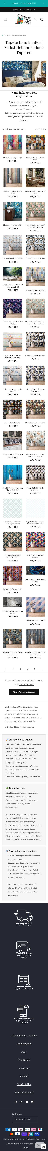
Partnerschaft (24, 1043)
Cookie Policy (24, 1084)
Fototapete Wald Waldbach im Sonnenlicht (12, 286)
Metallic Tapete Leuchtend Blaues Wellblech (13, 489)
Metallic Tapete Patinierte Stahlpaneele (35, 653)
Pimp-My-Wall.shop (15, 1139)
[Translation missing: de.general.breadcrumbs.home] (2, 35)
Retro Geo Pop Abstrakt (12, 589)
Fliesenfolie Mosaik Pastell (35, 290)
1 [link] (6, 669)
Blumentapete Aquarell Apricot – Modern (35, 455)
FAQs (24, 1051)
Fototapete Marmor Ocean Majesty (35, 581)
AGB (43, 1139)
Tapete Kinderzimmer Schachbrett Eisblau (35, 523)
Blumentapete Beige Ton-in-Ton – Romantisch (35, 323)
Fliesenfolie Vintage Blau (35, 355)
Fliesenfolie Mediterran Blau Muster (35, 390)
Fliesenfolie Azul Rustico (13, 454)
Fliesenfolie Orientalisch (35, 259)
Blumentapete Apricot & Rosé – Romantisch (35, 226)
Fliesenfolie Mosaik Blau (12, 225)
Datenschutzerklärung (32, 1139)
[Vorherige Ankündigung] (5, 3)
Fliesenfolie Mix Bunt (13, 423)
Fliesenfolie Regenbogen (13, 158)
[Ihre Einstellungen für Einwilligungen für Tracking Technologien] (43, 1146)
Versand (24, 1076)
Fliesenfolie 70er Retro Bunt (35, 159)
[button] (5, 19)
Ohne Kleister (15, 102)
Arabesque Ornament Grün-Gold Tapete (13, 556)
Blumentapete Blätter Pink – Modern (13, 323)
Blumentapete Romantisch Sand (35, 192)
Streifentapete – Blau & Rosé (13, 192)
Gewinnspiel (24, 1059)
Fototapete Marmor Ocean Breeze (13, 612)
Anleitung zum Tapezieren (24, 1035)
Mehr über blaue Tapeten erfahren (19, 727)
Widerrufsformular (24, 1092)
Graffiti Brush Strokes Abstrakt (35, 556)
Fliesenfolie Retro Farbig (35, 423)
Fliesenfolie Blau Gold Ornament (35, 489)
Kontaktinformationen (14, 1144)
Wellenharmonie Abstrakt (35, 621)
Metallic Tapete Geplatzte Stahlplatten (13, 653)
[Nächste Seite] (42, 669)
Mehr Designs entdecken (24, 692)
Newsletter (24, 1068)
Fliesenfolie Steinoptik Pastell (13, 390)
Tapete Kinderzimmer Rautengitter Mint (12, 523)
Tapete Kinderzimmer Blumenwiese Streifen (12, 356)
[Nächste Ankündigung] (43, 3)
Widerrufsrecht (29, 1144)
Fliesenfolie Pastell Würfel (13, 259)
